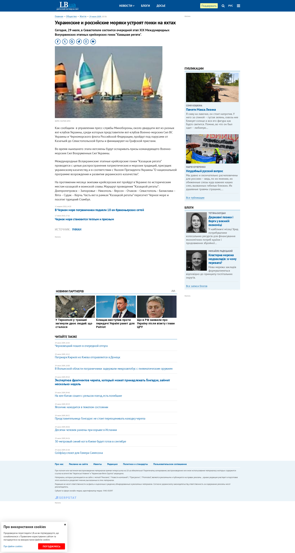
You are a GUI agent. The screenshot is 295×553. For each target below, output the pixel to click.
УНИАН (76, 229)
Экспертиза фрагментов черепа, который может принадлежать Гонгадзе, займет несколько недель (112, 382)
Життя (83, 16)
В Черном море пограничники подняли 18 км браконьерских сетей (99, 210)
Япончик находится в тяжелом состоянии (81, 407)
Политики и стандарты (135, 464)
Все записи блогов (196, 286)
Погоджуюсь (51, 546)
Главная (59, 16)
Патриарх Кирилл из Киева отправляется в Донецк (87, 357)
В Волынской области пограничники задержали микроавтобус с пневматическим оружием (114, 369)
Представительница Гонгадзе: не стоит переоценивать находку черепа (100, 418)
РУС (230, 5)
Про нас (59, 464)
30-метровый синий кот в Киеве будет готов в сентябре (90, 441)
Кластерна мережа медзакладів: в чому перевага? (222, 259)
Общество (71, 16)
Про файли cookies (13, 546)
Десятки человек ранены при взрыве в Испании (86, 430)
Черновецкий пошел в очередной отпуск (81, 346)
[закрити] (65, 524)
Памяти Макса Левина (201, 109)
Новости (125, 6)
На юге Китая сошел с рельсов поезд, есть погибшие (88, 396)
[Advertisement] (116, 260)
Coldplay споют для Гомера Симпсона (79, 453)
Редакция (112, 464)
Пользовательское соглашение (170, 464)
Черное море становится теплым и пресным (84, 219)
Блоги (145, 6)
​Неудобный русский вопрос (204, 171)
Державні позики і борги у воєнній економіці (220, 221)
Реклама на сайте (78, 464)
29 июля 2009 (95, 16)
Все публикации (195, 197)
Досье (161, 6)
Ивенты (97, 464)
